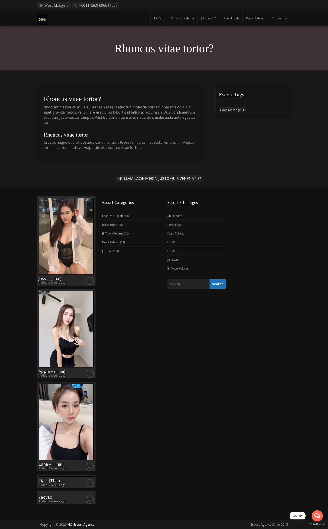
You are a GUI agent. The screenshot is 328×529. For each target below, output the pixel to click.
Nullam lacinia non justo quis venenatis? (159, 178)
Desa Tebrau (255, 18)
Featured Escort (112, 216)
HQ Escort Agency (80, 524)
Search (218, 284)
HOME (158, 18)
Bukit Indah (231, 18)
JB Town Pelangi (182, 18)
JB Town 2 (208, 18)
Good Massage (232, 110)
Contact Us (280, 18)
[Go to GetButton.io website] (317, 524)
